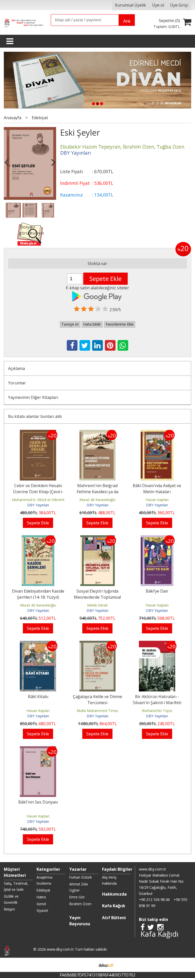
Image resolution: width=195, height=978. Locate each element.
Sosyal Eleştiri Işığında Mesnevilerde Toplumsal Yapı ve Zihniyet (97, 597)
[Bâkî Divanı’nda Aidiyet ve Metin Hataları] (157, 433)
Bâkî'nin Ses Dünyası (38, 802)
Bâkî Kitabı (38, 696)
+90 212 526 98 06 (154, 899)
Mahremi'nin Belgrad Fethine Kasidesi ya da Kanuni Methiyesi (97, 492)
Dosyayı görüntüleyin (31, 230)
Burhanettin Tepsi (157, 710)
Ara (126, 21)
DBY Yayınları (38, 505)
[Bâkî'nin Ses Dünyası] (38, 749)
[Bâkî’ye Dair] (157, 538)
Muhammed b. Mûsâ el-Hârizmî (38, 499)
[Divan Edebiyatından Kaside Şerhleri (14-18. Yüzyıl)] (38, 538)
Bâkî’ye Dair (157, 591)
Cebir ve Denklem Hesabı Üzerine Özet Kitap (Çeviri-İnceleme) (38, 492)
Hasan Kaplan (157, 499)
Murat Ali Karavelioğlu (97, 499)
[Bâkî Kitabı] (38, 644)
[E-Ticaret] (106, 965)
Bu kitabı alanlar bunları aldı (35, 416)
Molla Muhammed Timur (97, 710)
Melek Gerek (97, 605)
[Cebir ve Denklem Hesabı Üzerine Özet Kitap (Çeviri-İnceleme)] (38, 433)
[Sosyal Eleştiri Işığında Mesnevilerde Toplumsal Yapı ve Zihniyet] (97, 538)
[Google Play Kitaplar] (97, 296)
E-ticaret (90, 965)
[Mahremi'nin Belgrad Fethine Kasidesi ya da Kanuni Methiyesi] (97, 433)
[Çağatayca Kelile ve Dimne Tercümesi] (97, 644)
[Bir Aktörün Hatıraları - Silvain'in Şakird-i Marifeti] (157, 644)
